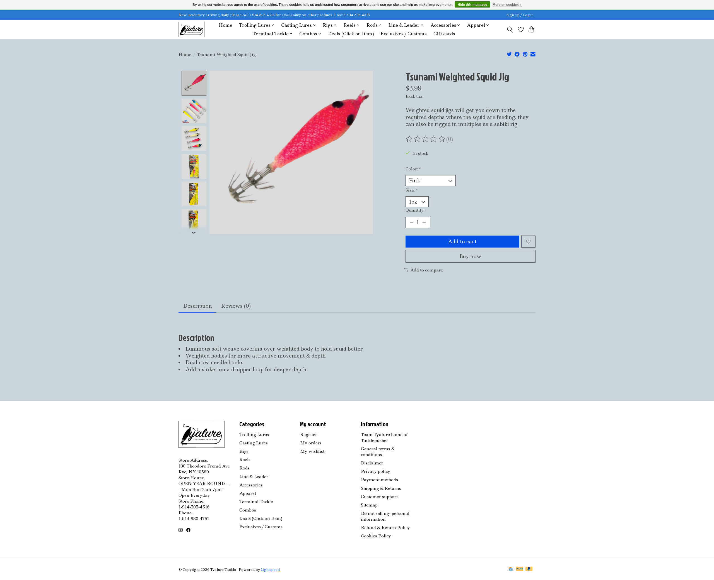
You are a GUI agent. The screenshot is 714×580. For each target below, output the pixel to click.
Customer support (379, 497)
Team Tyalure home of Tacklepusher (384, 437)
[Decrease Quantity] (412, 222)
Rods (244, 468)
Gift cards (444, 34)
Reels (244, 459)
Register (308, 434)
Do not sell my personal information (385, 516)
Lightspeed (270, 569)
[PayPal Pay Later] (529, 569)
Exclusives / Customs (403, 34)
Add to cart (462, 241)
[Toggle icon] (510, 30)
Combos (247, 510)
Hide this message (472, 5)
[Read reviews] (426, 139)
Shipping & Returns (381, 488)
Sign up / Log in (520, 15)
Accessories (251, 485)
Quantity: (415, 210)
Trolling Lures (254, 434)
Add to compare (426, 270)
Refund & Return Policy (385, 527)
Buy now (470, 256)
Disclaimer (372, 463)
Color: (413, 169)
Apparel (247, 493)
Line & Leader (253, 476)
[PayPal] (519, 569)
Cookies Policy (376, 536)
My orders (311, 443)
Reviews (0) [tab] (236, 305)
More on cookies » (507, 5)
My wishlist (312, 451)
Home (225, 25)
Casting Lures (253, 443)
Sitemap (369, 505)
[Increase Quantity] (424, 222)
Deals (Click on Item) (351, 34)
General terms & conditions (378, 451)
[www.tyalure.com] (191, 29)
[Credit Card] (510, 569)
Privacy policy (375, 471)
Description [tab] (197, 305)
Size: (412, 190)
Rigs (244, 451)
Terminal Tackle (256, 502)
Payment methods (379, 480)
